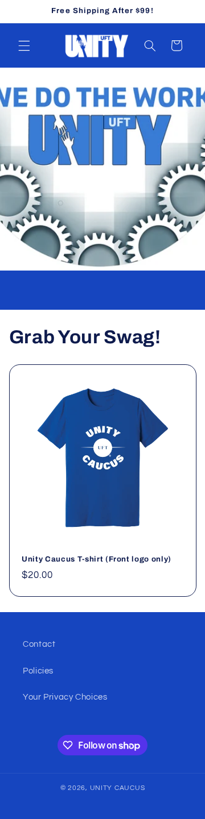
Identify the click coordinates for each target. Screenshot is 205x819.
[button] (24, 45)
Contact (39, 644)
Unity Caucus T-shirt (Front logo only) (96, 559)
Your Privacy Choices (65, 697)
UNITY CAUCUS (117, 788)
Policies (38, 671)
